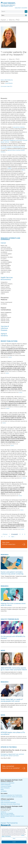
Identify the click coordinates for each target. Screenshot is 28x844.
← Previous (4, 534)
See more (5, 542)
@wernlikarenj (9, 83)
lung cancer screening (18, 127)
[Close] (26, 828)
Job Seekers (4, 791)
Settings (14, 838)
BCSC (23, 169)
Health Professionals (5, 784)
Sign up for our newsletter (7, 813)
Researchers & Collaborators (7, 782)
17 (9, 536)
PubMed (10, 357)
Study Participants (5, 787)
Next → (13, 536)
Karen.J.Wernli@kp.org (7, 79)
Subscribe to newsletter (21, 7)
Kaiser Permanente (5, 800)
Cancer (3, 243)
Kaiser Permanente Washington (8, 802)
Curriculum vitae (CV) (6, 86)
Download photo (5, 48)
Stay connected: (8, 766)
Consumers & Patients (6, 786)
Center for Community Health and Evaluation (11, 796)
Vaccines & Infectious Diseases (5, 328)
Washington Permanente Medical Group (10, 804)
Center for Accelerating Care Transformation (11, 795)
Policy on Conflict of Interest (7, 814)
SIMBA (9, 168)
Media (2, 789)
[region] (14, 835)
